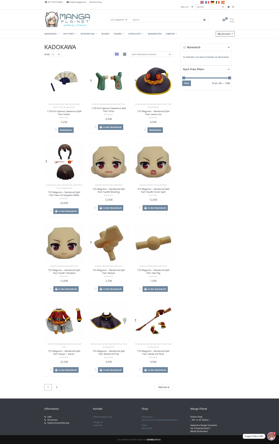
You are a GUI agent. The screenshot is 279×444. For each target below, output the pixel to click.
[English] (202, 2)
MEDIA (154, 439)
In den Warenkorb (112, 127)
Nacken (98, 266)
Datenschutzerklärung (58, 422)
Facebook (97, 425)
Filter (186, 83)
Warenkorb (147, 428)
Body (61, 104)
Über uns (184, 7)
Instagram (98, 422)
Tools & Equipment (67, 107)
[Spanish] (223, 2)
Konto (144, 425)
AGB (49, 416)
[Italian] (217, 2)
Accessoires (53, 104)
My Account (224, 33)
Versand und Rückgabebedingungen (159, 419)
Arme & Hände (98, 104)
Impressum (147, 416)
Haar (59, 185)
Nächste (162, 387)
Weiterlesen (66, 130)
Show (47, 54)
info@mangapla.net (102, 416)
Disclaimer (52, 419)
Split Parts (121, 104)
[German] (212, 2)
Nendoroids (70, 104)
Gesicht (98, 185)
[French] (207, 2)
